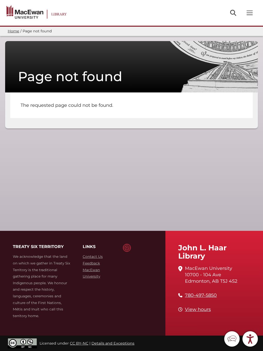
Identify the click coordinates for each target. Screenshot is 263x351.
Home (13, 31)
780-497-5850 (201, 295)
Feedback (91, 263)
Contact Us (93, 256)
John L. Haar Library (202, 251)
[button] (232, 339)
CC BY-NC (79, 343)
